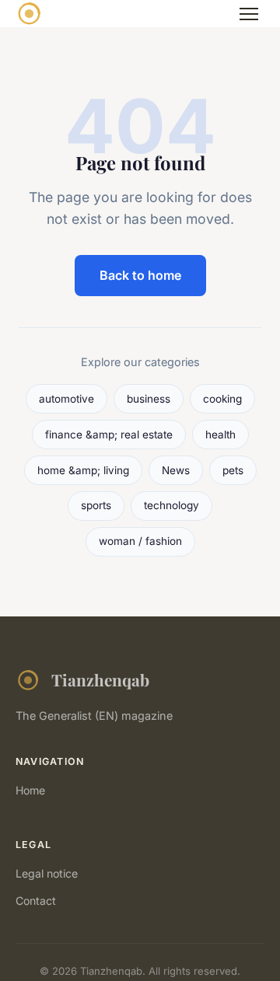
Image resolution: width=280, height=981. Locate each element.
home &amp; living (83, 470)
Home (30, 790)
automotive (66, 399)
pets (232, 470)
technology (171, 505)
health (220, 434)
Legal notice (47, 873)
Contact (36, 900)
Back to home (140, 275)
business (148, 399)
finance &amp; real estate (109, 434)
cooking (222, 399)
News (176, 470)
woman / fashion (140, 541)
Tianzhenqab (100, 679)
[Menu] (248, 14)
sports (96, 505)
